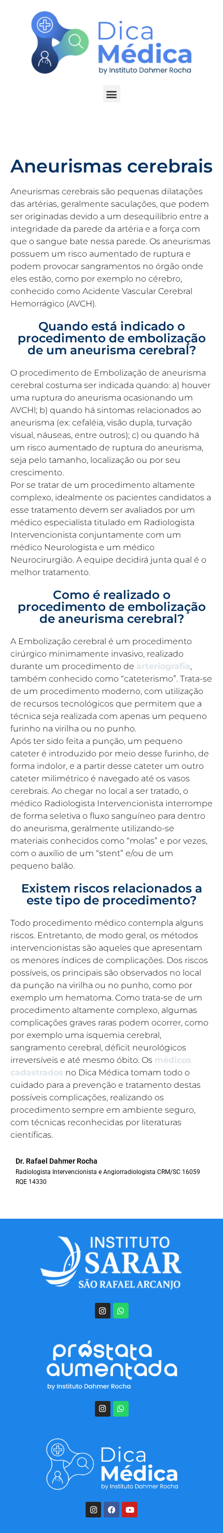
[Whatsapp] (121, 1310)
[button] (111, 93)
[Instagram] (102, 1310)
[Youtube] (129, 1509)
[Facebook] (111, 1509)
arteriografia (163, 666)
